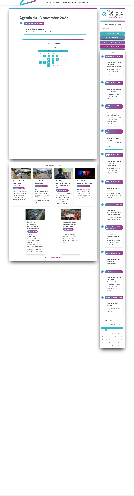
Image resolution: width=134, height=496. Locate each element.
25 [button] (44, 65)
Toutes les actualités (53, 257)
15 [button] (61, 59)
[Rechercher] (122, 28)
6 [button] (112, 333)
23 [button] (65, 62)
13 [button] (112, 336)
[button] (44, 56)
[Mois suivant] (64, 47)
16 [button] (65, 59)
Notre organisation (69, 2)
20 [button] (112, 339)
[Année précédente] (39, 47)
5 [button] (118, 345)
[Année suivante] (66, 47)
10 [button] (40, 59)
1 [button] (61, 53)
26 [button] (109, 342)
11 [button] (44, 59)
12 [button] (109, 336)
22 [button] (61, 62)
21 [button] (57, 62)
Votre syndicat (54, 2)
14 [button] (115, 336)
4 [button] (115, 345)
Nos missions (82, 2)
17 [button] (102, 339)
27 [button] (40, 53)
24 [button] (40, 65)
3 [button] (40, 56)
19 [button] (109, 339)
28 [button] (44, 53)
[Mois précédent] (42, 47)
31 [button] (57, 53)
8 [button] (61, 56)
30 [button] (53, 53)
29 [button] (48, 53)
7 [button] (115, 333)
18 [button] (106, 339)
